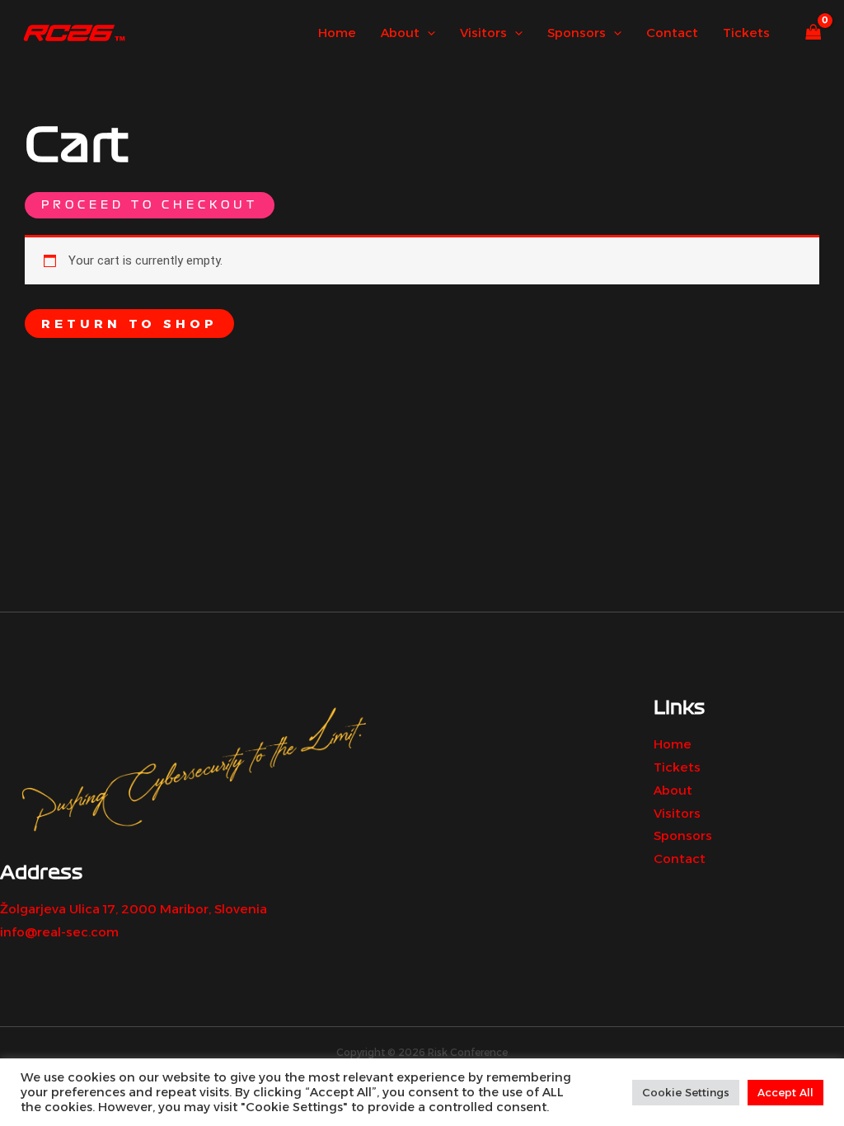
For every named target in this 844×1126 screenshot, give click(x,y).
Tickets (677, 767)
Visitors (677, 813)
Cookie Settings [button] (685, 1092)
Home (673, 744)
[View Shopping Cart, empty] (813, 33)
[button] (427, 33)
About (673, 790)
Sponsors (683, 835)
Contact (680, 858)
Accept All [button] (785, 1092)
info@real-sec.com (59, 932)
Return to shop (129, 323)
